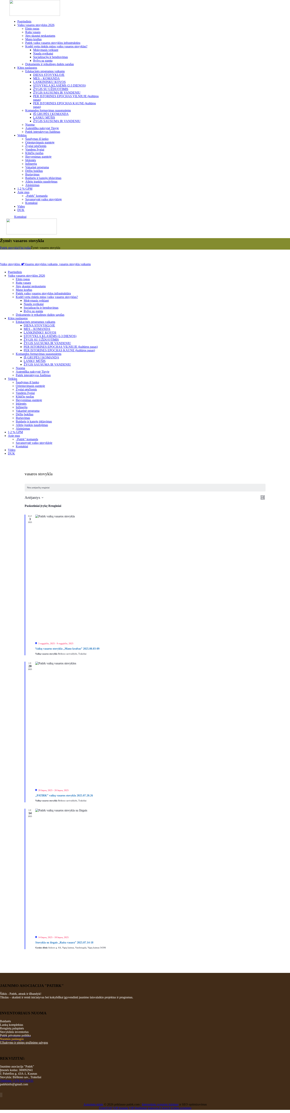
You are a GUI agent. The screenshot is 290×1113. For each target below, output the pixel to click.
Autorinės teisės (93, 1104)
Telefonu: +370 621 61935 (16, 1080)
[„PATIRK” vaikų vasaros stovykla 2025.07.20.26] (150, 724)
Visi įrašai (25, 247)
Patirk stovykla (9, 247)
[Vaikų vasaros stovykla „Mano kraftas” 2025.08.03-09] (150, 577)
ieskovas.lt (154, 1108)
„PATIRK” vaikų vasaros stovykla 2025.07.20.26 (64, 795)
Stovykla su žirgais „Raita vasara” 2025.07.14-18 (64, 942)
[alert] (145, 487)
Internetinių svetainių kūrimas (160, 1104)
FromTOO (105, 1108)
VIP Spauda (120, 1108)
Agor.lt (165, 1108)
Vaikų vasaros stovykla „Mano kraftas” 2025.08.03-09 (67, 648)
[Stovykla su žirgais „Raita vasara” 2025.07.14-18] (150, 871)
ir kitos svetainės (181, 1108)
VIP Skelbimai (138, 1108)
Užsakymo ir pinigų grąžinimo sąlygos (24, 1042)
